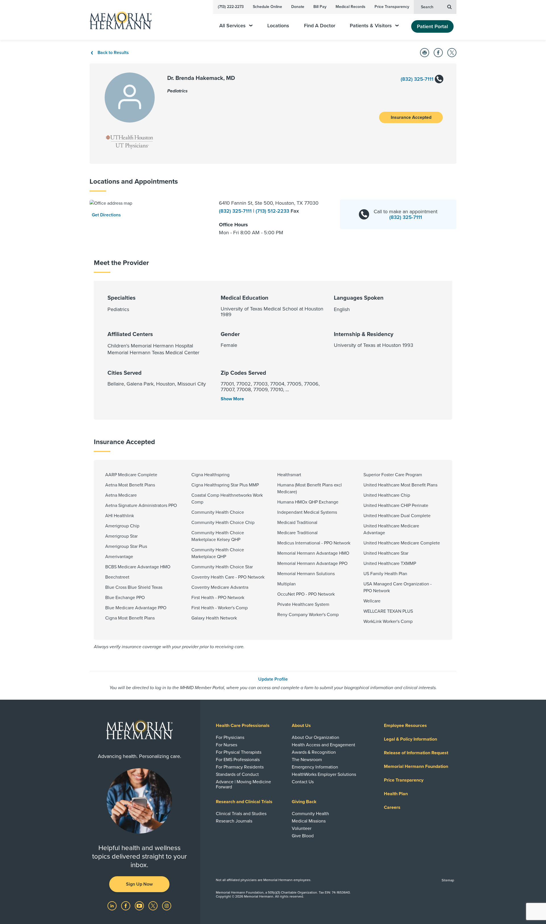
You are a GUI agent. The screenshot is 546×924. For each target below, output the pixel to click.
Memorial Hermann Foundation (416, 766)
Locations (278, 26)
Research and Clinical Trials (244, 802)
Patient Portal (432, 26)
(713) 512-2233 (273, 211)
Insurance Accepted (411, 117)
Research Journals (234, 821)
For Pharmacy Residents (240, 767)
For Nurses (226, 744)
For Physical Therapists (238, 752)
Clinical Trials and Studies (241, 813)
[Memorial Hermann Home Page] (118, 20)
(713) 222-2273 (231, 6)
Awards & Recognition (314, 752)
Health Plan (396, 794)
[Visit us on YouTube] (140, 905)
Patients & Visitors (371, 26)
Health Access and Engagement (323, 744)
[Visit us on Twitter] (153, 905)
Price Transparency (392, 6)
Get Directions (106, 215)
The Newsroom (307, 759)
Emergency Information (315, 767)
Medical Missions (309, 821)
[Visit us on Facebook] (126, 905)
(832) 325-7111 (418, 79)
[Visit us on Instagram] (166, 905)
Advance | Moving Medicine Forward (243, 784)
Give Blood (303, 835)
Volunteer (301, 828)
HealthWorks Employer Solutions (324, 774)
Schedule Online (267, 6)
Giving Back (304, 802)
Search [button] (427, 7)
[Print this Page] (424, 52)
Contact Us (303, 781)
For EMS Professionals (238, 759)
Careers (392, 807)
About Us (301, 725)
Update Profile (273, 679)
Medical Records (350, 6)
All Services (232, 26)
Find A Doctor (319, 26)
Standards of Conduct (237, 774)
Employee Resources (405, 725)
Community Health (310, 813)
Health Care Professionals (243, 725)
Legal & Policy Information (410, 739)
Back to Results (113, 52)
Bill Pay (319, 6)
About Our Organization (315, 737)
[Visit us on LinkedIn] (112, 905)
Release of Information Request (416, 753)
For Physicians (230, 737)
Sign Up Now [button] (139, 884)
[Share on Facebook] (438, 52)
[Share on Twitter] (451, 52)
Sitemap (448, 880)
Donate (297, 6)
